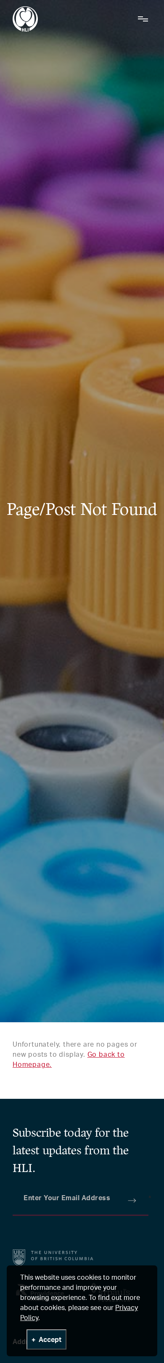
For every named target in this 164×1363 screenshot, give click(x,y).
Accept (50, 1339)
